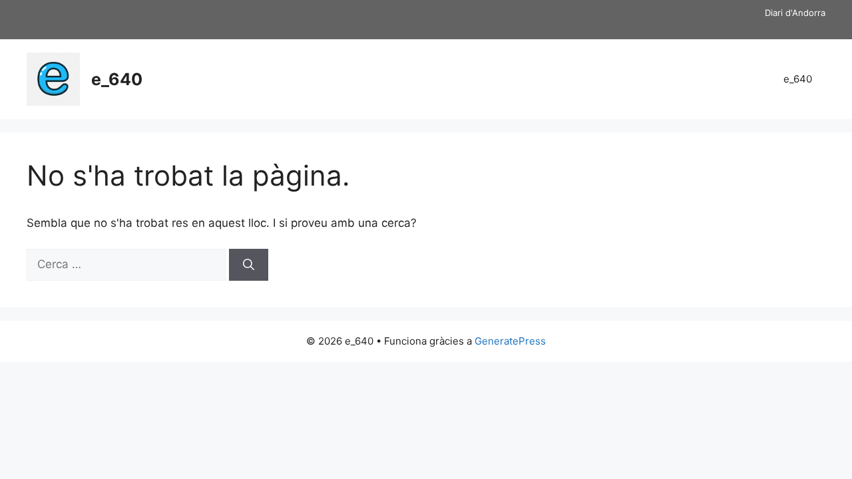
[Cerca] (248, 265)
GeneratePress (510, 341)
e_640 (116, 79)
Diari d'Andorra (795, 12)
